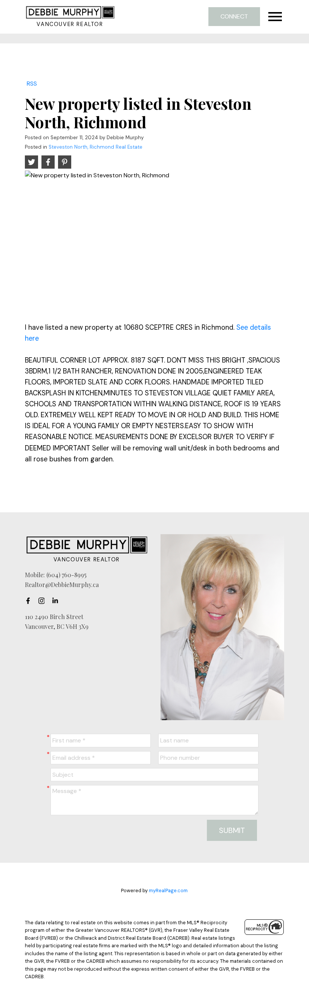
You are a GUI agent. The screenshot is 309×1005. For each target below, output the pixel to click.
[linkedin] (57, 600)
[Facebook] (30, 600)
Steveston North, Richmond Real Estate (95, 147)
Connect (234, 16)
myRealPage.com (168, 890)
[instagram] (43, 600)
